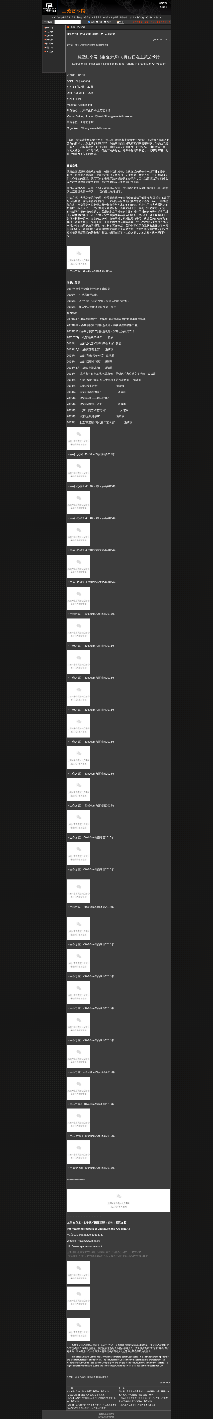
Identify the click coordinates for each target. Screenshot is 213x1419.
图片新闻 (47, 43)
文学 (74, 17)
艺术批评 (157, 17)
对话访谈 (47, 31)
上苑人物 (148, 17)
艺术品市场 (138, 17)
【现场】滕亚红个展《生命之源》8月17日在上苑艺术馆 (143, 1398)
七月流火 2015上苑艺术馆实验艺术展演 (136, 1395)
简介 (59, 17)
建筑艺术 (66, 17)
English (163, 7)
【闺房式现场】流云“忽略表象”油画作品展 (86, 1395)
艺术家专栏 (97, 17)
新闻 (79, 17)
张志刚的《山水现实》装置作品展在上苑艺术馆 (88, 1391)
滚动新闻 (47, 35)
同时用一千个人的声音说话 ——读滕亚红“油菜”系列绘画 (144, 1391)
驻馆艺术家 (108, 17)
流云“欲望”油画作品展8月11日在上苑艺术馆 (86, 1408)
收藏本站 (163, 3)
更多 (106, 45)
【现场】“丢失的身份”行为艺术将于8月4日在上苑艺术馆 (91, 1405)
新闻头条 (47, 39)
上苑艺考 (86, 17)
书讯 (116, 17)
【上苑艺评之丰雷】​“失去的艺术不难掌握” (137, 1405)
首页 (54, 17)
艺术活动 (47, 51)
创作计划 (47, 27)
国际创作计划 (125, 17)
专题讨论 (47, 47)
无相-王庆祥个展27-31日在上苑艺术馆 (135, 1401)
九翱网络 (110, 1417)
